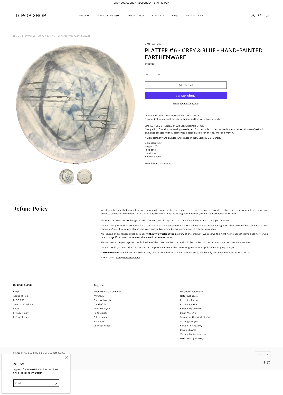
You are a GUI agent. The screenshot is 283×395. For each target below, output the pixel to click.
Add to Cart (186, 85)
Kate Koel (99, 321)
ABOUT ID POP (135, 15)
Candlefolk (100, 304)
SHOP (82, 15)
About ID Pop (20, 296)
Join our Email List (23, 304)
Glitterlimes (100, 317)
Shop (16, 291)
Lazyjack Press (102, 325)
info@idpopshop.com (128, 257)
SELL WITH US (195, 15)
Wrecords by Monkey (192, 338)
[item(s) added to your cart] (267, 15)
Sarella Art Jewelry (190, 308)
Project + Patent (189, 300)
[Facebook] (264, 362)
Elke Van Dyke (102, 308)
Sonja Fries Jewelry (191, 325)
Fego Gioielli (100, 313)
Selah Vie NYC (188, 313)
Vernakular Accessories (193, 334)
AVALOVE (99, 296)
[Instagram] (268, 362)
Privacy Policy (20, 313)
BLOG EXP (158, 15)
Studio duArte (188, 330)
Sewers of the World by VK (195, 317)
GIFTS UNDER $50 (108, 15)
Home (16, 36)
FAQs (175, 15)
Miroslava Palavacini (191, 291)
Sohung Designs (189, 321)
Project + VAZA (188, 304)
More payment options (185, 103)
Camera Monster (103, 300)
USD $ (260, 354)
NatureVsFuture (189, 296)
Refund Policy (30, 209)
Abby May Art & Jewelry (107, 291)
